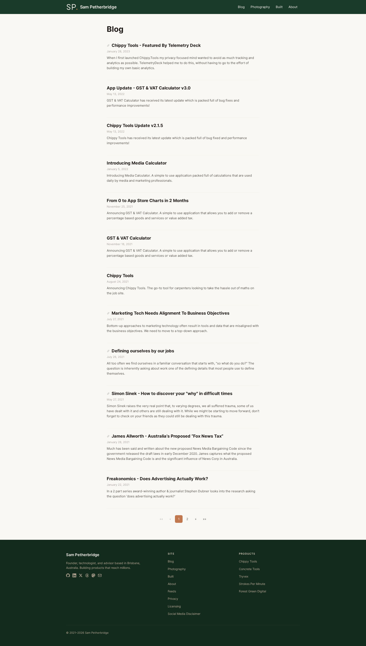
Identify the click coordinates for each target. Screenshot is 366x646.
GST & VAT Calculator (129, 238)
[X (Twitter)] (81, 575)
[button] (196, 519)
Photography (260, 7)
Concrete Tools (249, 569)
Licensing (174, 606)
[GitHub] (68, 575)
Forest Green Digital (252, 591)
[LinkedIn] (74, 575)
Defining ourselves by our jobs (142, 350)
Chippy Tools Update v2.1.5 (135, 125)
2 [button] (187, 519)
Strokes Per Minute (252, 584)
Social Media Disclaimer (184, 613)
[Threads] (87, 575)
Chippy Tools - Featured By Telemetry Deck (156, 45)
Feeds (172, 591)
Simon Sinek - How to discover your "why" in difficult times (171, 393)
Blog (241, 7)
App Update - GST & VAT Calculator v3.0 (149, 88)
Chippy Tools (120, 275)
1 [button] (179, 519)
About (292, 7)
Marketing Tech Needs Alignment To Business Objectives (170, 313)
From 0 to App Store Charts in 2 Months (148, 200)
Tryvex (243, 576)
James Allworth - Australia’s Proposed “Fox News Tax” (167, 436)
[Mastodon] (93, 575)
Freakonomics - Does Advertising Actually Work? (157, 478)
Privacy (173, 598)
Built (279, 7)
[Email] (100, 575)
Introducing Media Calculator (137, 163)
